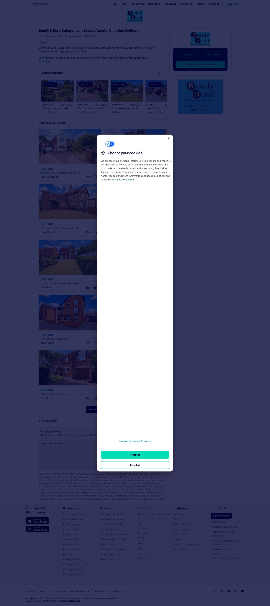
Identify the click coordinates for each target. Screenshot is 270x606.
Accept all (135, 454)
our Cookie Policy (124, 179)
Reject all (135, 464)
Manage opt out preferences (135, 441)
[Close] (168, 138)
